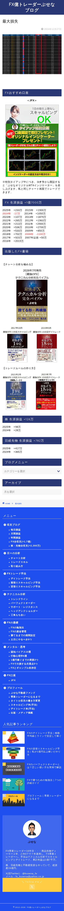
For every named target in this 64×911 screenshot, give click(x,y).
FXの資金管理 (18, 631)
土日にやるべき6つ (21, 639)
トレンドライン (19, 599)
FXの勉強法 (17, 627)
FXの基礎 (12, 622)
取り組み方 (17, 566)
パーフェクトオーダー (23, 603)
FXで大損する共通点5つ (24, 664)
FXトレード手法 (16, 573)
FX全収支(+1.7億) (21, 541)
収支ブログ (13, 524)
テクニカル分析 (16, 594)
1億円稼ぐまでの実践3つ (24, 660)
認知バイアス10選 (21, 652)
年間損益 (16, 538)
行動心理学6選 (19, 656)
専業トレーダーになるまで (25, 697)
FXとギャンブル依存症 (23, 668)
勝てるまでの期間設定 (23, 635)
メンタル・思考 (16, 646)
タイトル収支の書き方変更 (25, 701)
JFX (13, 680)
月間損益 (16, 533)
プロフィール (15, 687)
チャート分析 (18, 558)
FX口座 (11, 675)
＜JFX (30, 100)
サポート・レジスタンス (24, 607)
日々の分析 (13, 553)
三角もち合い (18, 615)
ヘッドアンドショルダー (24, 611)
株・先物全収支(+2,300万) (26, 546)
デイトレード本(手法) (23, 709)
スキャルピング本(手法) (24, 705)
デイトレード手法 (21, 578)
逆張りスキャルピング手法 (25, 586)
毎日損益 (16, 530)
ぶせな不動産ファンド (23, 693)
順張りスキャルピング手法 (25, 582)
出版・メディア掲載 (22, 713)
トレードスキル (19, 562)
